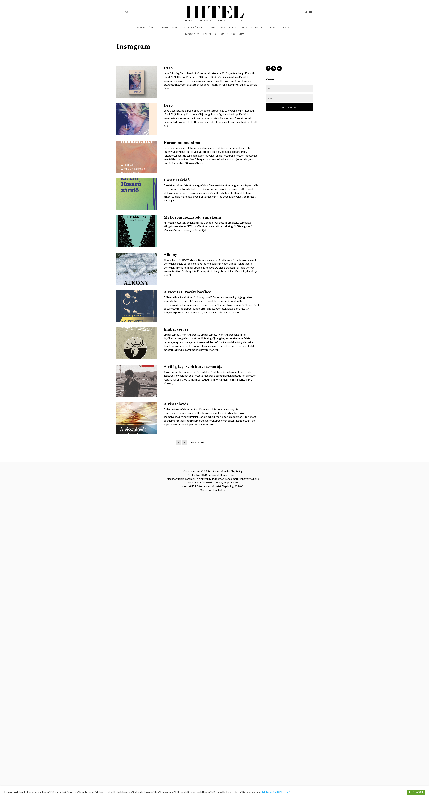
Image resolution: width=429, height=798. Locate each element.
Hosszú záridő (177, 180)
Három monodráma (182, 143)
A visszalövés (176, 404)
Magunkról (229, 27)
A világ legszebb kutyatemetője (193, 367)
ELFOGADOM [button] (416, 792)
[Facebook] (301, 12)
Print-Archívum (252, 27)
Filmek (212, 27)
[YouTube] (310, 12)
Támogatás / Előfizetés (200, 34)
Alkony (170, 255)
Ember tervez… (178, 329)
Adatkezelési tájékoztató (276, 792)
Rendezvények (170, 27)
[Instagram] (305, 12)
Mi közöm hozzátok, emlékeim (192, 217)
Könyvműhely (193, 27)
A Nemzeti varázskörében (188, 292)
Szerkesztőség (145, 27)
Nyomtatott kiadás (281, 27)
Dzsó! (169, 68)
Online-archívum (232, 34)
